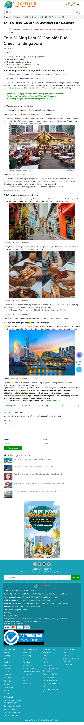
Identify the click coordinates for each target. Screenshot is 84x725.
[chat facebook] (79, 354)
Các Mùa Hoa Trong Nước (50, 690)
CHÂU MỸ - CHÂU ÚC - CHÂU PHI (71, 660)
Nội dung (7, 420)
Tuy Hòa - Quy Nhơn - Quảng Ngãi (31, 672)
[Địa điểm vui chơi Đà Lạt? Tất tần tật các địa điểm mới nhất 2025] (8, 494)
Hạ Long (7, 656)
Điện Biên (7, 681)
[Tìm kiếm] (77, 12)
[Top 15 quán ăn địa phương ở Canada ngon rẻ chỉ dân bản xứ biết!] (8, 476)
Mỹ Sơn (26, 680)
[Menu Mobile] (78, 5)
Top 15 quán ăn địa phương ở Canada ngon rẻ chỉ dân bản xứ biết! (38, 474)
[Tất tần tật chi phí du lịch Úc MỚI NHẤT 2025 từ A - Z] (8, 468)
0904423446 (17, 613)
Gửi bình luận (12, 448)
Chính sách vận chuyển (12, 706)
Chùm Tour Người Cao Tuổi (51, 685)
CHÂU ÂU (66, 656)
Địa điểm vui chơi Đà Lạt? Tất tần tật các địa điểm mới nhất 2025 (37, 491)
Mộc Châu (7, 675)
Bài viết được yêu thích (17, 455)
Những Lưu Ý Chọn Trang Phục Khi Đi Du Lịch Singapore (31, 96)
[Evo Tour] (42, 529)
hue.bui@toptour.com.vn (18, 610)
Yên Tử (6, 693)
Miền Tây (46, 652)
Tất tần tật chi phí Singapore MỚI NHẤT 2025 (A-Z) (33, 459)
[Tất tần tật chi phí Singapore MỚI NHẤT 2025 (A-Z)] (8, 460)
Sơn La (6, 684)
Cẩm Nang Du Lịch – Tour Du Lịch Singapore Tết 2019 (30, 99)
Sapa (6, 659)
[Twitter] (39, 564)
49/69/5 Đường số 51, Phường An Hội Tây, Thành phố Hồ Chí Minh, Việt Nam (38, 594)
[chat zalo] (79, 362)
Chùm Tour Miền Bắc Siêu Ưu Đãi (50, 669)
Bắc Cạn (7, 690)
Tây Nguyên (27, 662)
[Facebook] (35, 564)
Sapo (57, 720)
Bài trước (66, 406)
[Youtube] (44, 564)
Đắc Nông (27, 665)
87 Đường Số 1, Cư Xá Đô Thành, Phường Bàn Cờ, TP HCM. (36, 597)
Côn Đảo (46, 656)
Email (45, 439)
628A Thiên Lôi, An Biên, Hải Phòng (28, 606)
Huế (24, 677)
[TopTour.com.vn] (20, 5)
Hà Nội (6, 652)
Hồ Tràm (46, 662)
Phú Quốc (46, 659)
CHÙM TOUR (48, 665)
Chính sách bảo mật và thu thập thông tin (12, 701)
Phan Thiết (27, 652)
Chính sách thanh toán (12, 712)
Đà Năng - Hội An (29, 668)
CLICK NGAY (52, 401)
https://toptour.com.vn (19, 396)
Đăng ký (76, 577)
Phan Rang (27, 683)
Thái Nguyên (8, 687)
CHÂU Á (66, 652)
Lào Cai (6, 671)
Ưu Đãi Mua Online (50, 680)
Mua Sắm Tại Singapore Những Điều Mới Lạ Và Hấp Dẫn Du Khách (35, 94)
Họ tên (6, 439)
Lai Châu (7, 668)
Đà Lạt (25, 659)
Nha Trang (27, 656)
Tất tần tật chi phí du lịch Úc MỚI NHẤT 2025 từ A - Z (33, 466)
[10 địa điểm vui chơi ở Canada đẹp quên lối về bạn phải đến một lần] (8, 485)
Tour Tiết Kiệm (48, 677)
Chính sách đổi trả (10, 709)
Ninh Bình (7, 665)
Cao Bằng (7, 678)
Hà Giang (7, 662)
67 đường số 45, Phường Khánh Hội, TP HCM (33, 600)
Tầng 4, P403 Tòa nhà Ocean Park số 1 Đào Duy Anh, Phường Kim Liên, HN (40, 603)
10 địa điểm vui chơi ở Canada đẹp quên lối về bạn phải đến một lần (39, 483)
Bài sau (75, 406)
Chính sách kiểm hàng (12, 715)
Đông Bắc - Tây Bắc (50, 674)
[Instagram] (49, 564)
